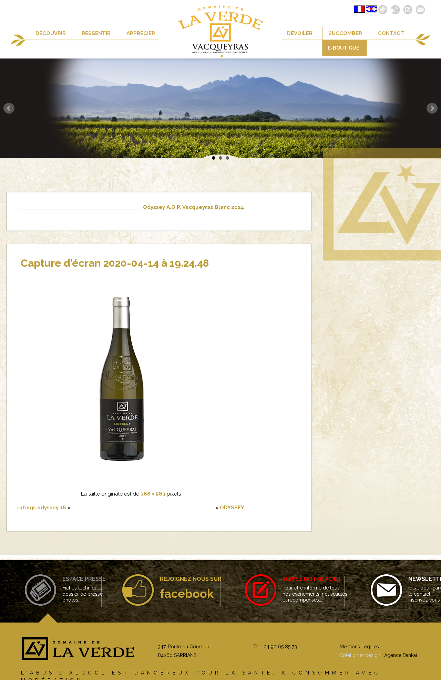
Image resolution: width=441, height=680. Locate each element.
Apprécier (140, 33)
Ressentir (96, 33)
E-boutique (343, 48)
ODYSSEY (232, 507)
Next (432, 108)
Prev (8, 108)
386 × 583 (153, 494)
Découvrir (50, 33)
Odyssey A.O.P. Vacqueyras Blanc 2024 (190, 207)
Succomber (345, 33)
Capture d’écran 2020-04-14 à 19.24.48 (115, 263)
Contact (391, 33)
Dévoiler (299, 33)
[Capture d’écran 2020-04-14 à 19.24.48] (131, 480)
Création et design (360, 655)
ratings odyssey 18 (41, 507)
